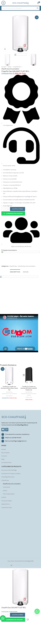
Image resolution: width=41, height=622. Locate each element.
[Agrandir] (5, 49)
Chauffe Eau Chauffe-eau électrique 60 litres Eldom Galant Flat (9, 388)
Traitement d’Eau (6, 507)
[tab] (15, 271)
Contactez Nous (6, 462)
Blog (2, 459)
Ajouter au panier (17, 209)
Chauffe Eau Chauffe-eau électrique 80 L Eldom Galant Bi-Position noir (28, 388)
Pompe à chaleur (6, 501)
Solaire (5, 490)
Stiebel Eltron (5, 504)
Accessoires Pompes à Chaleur (11, 473)
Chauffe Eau (17, 67)
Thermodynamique (8, 494)
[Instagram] (6, 429)
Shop (9, 67)
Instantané (6, 487)
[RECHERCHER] (38, 8)
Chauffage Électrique (7, 477)
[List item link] (20, 434)
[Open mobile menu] (3, 3)
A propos (4, 456)
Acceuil (3, 449)
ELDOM (29, 395)
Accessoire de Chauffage (9, 470)
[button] (13, 213)
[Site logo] (20, 3)
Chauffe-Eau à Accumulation (10, 69)
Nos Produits (5, 452)
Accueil (3, 67)
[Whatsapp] (37, 611)
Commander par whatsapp (14, 213)
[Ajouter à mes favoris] (11, 382)
